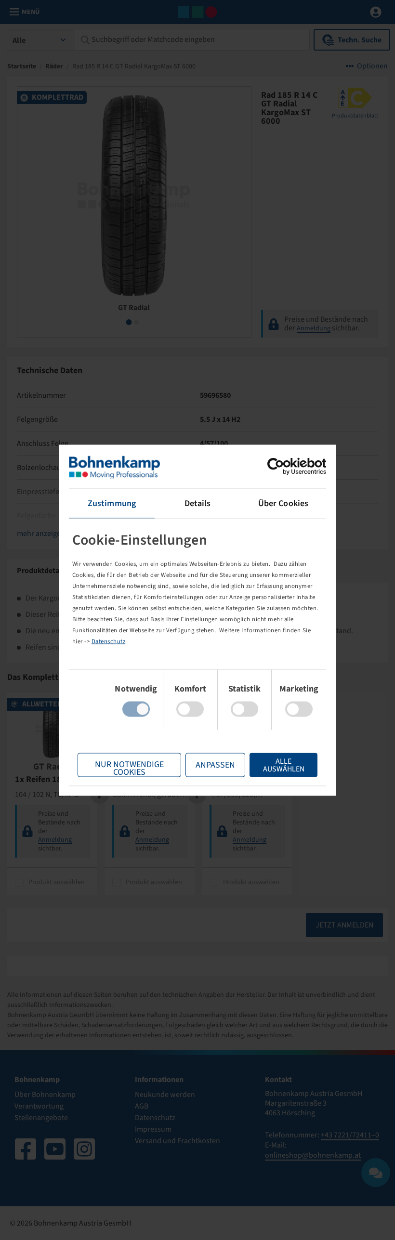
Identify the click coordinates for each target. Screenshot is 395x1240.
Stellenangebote (41, 1117)
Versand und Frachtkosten (177, 1141)
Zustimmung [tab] (112, 503)
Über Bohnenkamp (45, 1094)
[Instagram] (84, 1149)
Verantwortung (39, 1106)
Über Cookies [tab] (283, 503)
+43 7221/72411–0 (350, 1135)
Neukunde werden (165, 1094)
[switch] (190, 709)
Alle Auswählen (283, 765)
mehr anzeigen (41, 533)
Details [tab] (197, 503)
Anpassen (215, 764)
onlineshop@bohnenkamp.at (313, 1155)
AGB (141, 1106)
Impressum (153, 1129)
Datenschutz (109, 641)
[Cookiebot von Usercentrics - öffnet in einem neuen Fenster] (284, 466)
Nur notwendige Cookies (129, 767)
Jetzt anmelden (344, 925)
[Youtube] (55, 1149)
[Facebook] (25, 1149)
